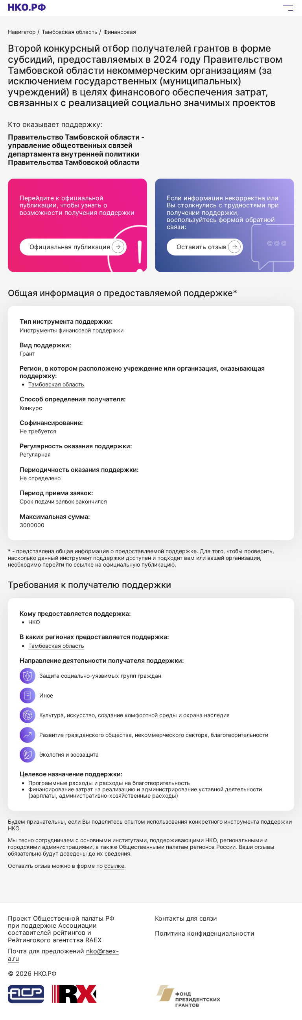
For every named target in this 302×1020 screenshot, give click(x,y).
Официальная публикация (69, 247)
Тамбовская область (56, 384)
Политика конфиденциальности (204, 933)
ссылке (114, 865)
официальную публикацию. (139, 564)
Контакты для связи (186, 918)
